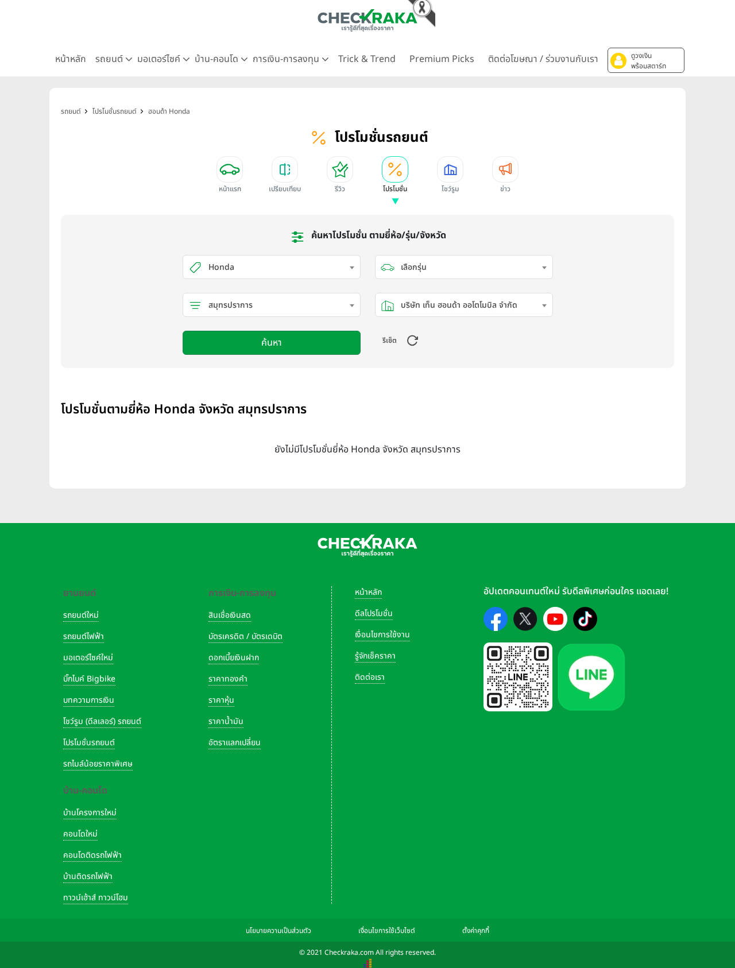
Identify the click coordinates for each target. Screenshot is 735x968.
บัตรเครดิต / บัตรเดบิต (245, 636)
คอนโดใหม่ (80, 834)
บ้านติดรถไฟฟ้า (88, 876)
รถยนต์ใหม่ (81, 615)
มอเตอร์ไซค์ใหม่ (88, 658)
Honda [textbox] (221, 267)
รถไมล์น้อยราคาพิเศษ (98, 764)
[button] (646, 60)
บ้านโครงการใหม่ (90, 813)
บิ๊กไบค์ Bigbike (89, 679)
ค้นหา (271, 343)
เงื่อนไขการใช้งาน (382, 635)
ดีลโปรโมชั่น (374, 613)
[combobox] (272, 267)
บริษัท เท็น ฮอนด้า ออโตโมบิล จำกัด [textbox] (459, 305)
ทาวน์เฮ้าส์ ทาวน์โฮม (95, 898)
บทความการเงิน (88, 700)
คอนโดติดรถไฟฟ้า (92, 855)
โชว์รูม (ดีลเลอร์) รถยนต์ (102, 721)
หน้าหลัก (70, 59)
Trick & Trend (367, 59)
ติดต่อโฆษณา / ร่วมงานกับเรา (543, 59)
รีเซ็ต (389, 340)
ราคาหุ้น (221, 700)
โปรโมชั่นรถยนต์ (89, 743)
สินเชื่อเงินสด (229, 615)
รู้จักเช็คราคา (375, 656)
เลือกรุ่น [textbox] (414, 267)
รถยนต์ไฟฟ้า (83, 636)
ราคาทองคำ (227, 679)
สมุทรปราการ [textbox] (230, 305)
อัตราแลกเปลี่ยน (234, 743)
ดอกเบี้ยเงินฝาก (233, 658)
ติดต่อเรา (370, 677)
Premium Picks (441, 59)
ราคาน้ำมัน (225, 721)
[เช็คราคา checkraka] (367, 20)
